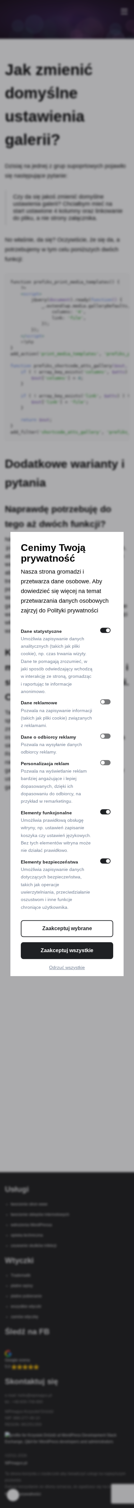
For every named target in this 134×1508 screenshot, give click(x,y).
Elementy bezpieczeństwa (49, 861)
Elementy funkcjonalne (46, 812)
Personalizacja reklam (45, 763)
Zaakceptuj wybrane (67, 928)
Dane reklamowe (39, 703)
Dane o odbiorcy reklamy (48, 737)
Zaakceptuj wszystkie (67, 950)
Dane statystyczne (41, 631)
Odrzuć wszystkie (67, 967)
